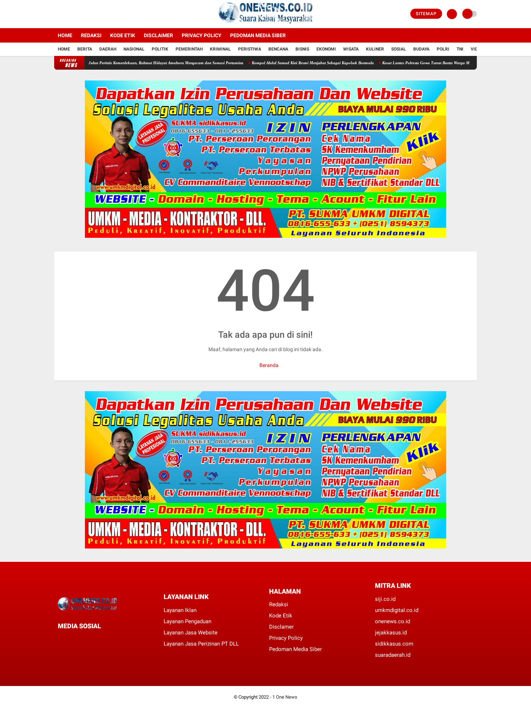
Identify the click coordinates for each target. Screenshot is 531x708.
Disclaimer (158, 35)
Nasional (134, 49)
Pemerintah (189, 49)
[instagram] (76, 14)
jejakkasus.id (391, 632)
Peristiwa (249, 49)
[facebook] (56, 14)
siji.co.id (385, 599)
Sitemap (426, 13)
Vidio (476, 49)
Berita (84, 49)
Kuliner (375, 49)
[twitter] (66, 14)
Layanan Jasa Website (190, 632)
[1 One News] (265, 23)
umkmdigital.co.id (396, 610)
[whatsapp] (79, 639)
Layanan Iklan (180, 610)
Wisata (351, 49)
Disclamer (281, 627)
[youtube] (85, 14)
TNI (460, 49)
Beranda (268, 365)
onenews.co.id (392, 621)
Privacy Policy (201, 35)
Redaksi (91, 35)
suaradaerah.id (392, 655)
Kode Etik (122, 35)
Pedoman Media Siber (258, 35)
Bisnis (302, 49)
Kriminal (220, 49)
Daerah (107, 49)
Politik (160, 49)
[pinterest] (89, 639)
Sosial (398, 49)
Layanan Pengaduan (187, 621)
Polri (443, 49)
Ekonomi (326, 49)
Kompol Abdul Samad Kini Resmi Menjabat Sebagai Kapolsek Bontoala (291, 63)
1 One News (284, 697)
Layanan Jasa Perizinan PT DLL (201, 644)
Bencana (278, 49)
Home (65, 35)
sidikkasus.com (394, 644)
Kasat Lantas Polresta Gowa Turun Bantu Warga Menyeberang (414, 63)
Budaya (421, 49)
